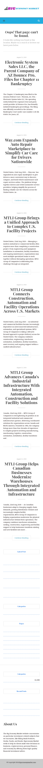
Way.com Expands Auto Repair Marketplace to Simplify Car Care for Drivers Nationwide (21, 150)
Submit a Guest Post (11, 647)
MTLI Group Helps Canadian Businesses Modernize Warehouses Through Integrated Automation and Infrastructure (21, 479)
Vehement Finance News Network (16, 612)
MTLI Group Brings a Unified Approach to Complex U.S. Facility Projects (22, 224)
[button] (2, 21)
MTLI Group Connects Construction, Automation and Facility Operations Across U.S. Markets (21, 300)
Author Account (9, 634)
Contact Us (7, 638)
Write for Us (8, 656)
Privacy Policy (8, 643)
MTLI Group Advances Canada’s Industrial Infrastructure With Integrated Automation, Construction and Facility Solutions (21, 387)
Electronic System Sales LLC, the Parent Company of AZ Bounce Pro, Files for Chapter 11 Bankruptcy (21, 72)
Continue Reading (21, 122)
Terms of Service (9, 651)
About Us (6, 630)
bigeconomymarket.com (27, 762)
